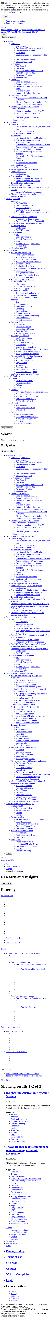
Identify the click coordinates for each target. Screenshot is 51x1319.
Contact (11, 1268)
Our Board (20, 68)
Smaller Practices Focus (25, 266)
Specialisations (16, 232)
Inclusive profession (18, 120)
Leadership (15, 1194)
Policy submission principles (27, 396)
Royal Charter (21, 363)
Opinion (19, 385)
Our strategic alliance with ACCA (29, 118)
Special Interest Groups (25, 329)
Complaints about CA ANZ (26, 82)
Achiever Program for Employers (29, 178)
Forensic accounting (24, 320)
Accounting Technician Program (28, 149)
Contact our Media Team (25, 408)
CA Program (21, 174)
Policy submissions (23, 394)
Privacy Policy (15, 1251)
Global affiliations (18, 109)
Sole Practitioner (17, 1212)
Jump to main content (14, 23)
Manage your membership (21, 252)
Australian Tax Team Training (27, 219)
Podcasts (19, 421)
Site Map (11, 1262)
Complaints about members (26, 84)
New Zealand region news (26, 419)
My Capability (20, 32)
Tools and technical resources (27, 297)
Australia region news (24, 414)
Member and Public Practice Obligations (26, 356)
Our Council (21, 66)
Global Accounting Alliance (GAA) (30, 111)
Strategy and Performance (21, 1196)
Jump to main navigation (15, 21)
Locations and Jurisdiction (11, 1027)
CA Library (20, 324)
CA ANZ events (22, 230)
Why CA (14, 124)
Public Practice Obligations (26, 372)
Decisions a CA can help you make (29, 48)
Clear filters (5, 1080)
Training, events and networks (27, 293)
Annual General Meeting (25, 73)
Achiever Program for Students (28, 181)
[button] (8, 37)
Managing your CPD (19, 248)
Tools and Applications (25, 288)
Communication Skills (19, 1190)
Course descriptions (18, 172)
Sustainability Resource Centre (23, 279)
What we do (15, 44)
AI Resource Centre (18, 282)
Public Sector (21, 345)
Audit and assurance (24, 306)
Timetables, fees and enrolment (23, 183)
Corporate (15, 1139)
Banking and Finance (19, 1223)
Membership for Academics (26, 163)
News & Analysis (13, 376)
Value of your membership (26, 257)
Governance (15, 64)
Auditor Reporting (18, 1123)
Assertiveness (16, 1192)
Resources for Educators (25, 133)
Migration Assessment (27, 30)
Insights (14, 378)
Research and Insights (24, 381)
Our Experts (20, 410)
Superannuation (22, 304)
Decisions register (23, 91)
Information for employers (26, 131)
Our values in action (19, 95)
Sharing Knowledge (24, 423)
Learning (14, 201)
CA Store (11, 32)
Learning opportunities (25, 205)
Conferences (21, 228)
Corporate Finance (18, 1176)
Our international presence (26, 59)
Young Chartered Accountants (27, 354)
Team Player (16, 1130)
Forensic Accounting (24, 239)
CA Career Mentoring (24, 342)
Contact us (40, 30)
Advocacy (15, 390)
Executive (15, 1126)
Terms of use (16, 12)
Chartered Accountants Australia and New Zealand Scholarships (27, 195)
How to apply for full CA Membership (31, 138)
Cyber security (21, 1232)
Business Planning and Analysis (23, 1181)
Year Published (7, 896)
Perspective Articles (23, 383)
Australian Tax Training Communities (30, 221)
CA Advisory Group (24, 338)
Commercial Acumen (19, 1199)
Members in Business (19, 291)
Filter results (6, 883)
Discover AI (20, 284)
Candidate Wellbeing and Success (29, 192)
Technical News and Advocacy (28, 275)
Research (14, 1114)
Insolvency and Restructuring (27, 315)
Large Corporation (18, 1141)
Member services (12, 250)
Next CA (19, 160)
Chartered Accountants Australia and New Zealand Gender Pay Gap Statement (32, 103)
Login (4, 34)
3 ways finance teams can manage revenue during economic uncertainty (27, 1150)
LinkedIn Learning (23, 208)
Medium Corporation (19, 1219)
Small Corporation (18, 1221)
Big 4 (13, 1135)
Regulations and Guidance (26, 369)
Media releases (21, 405)
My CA (35, 32)
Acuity (29, 32)
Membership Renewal (9, 30)
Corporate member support (26, 295)
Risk (17, 235)
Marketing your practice (25, 333)
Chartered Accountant (24, 167)
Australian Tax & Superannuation (24, 217)
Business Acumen (18, 1201)
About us (9, 41)
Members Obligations (24, 360)
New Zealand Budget (24, 401)
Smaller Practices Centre (20, 264)
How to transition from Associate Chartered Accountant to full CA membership (33, 146)
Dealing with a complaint (26, 347)
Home (3, 27)
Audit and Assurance (19, 1119)
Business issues (22, 311)
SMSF (18, 241)
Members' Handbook (24, 358)
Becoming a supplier (24, 62)
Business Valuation (23, 237)
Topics (3, 949)
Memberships (16, 136)
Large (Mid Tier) (17, 1137)
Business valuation (23, 318)
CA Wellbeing (21, 340)
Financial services (23, 313)
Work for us (20, 53)
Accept (4, 16)
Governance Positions (24, 75)
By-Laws (19, 365)
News (13, 412)
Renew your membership (26, 255)
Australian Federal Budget (26, 399)
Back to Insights (7, 860)
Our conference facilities (25, 50)
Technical (14, 300)
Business (14, 1185)
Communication (17, 1187)
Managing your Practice (25, 273)
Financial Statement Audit (21, 1121)
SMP (13, 1210)
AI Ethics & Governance (25, 286)
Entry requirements (18, 165)
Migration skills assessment (21, 185)
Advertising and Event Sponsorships (25, 106)
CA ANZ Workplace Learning (28, 210)
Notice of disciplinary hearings (28, 93)
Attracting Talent (22, 331)
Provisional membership (20, 176)
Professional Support (24, 270)
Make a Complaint (18, 1274)
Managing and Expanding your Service (31, 268)
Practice (14, 1132)
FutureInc (19, 387)
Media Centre (16, 403)
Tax (17, 302)
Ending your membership (26, 259)
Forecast (14, 1183)
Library (4, 32)
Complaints (15, 80)
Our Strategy (21, 46)
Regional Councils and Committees (29, 71)
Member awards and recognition (28, 261)
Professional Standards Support (28, 351)
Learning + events (13, 199)
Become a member (13, 122)
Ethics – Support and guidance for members (33, 349)
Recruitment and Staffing (25, 277)
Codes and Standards (24, 367)
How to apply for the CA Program (24, 169)
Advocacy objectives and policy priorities (32, 392)
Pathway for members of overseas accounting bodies (29, 141)
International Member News (27, 416)
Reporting (20, 309)
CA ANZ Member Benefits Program (25, 374)
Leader (13, 1128)
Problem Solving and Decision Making (26, 1178)
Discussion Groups (23, 327)
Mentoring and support (20, 336)
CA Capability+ (22, 203)
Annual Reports (22, 77)
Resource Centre (17, 322)
